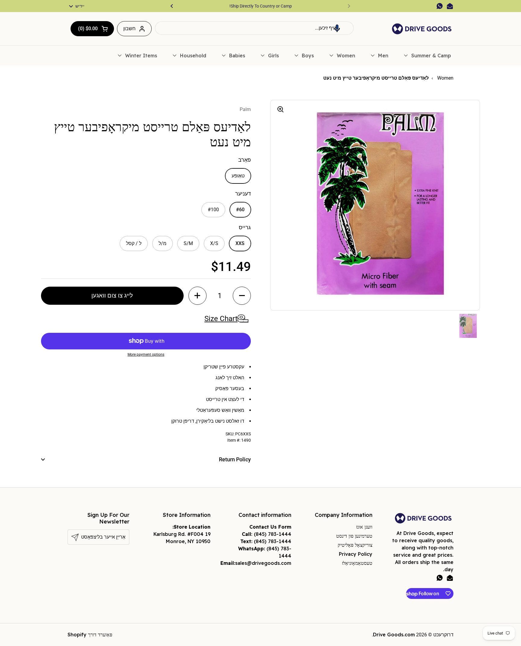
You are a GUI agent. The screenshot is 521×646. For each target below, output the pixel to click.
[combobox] (254, 28)
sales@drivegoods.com (263, 563)
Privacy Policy (355, 554)
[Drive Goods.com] (421, 29)
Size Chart (221, 318)
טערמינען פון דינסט (354, 536)
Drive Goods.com (394, 635)
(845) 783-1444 (272, 534)
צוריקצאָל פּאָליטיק (355, 545)
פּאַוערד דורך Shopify (90, 635)
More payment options (146, 354)
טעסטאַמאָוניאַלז (357, 563)
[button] (337, 28)
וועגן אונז (364, 527)
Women (444, 78)
